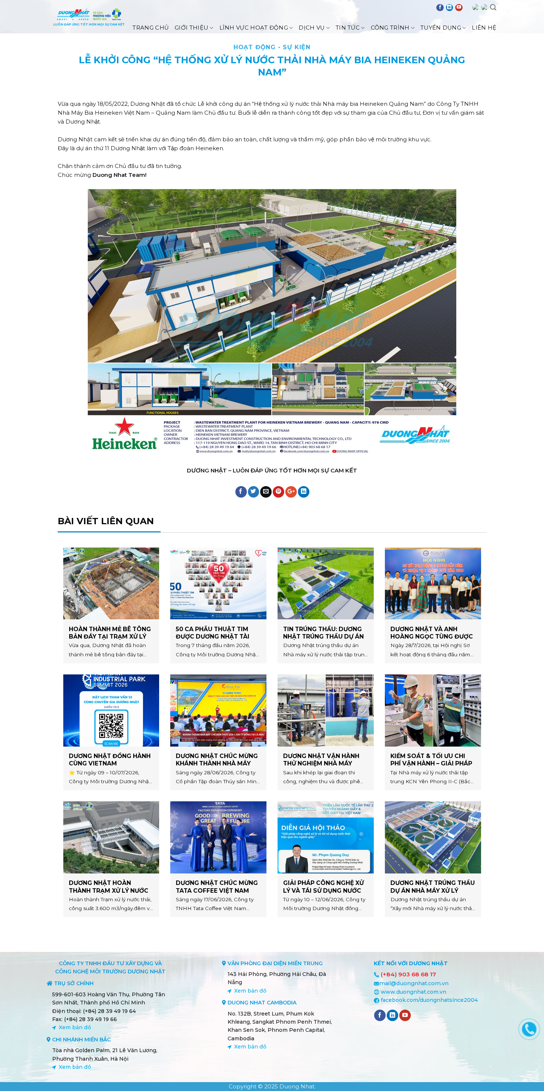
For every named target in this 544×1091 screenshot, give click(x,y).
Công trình (390, 27)
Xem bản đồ (75, 1027)
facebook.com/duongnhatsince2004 (429, 1000)
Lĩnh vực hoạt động (253, 27)
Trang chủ (150, 27)
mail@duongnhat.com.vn (414, 983)
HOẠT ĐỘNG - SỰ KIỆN (272, 47)
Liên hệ (484, 27)
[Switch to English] (475, 7)
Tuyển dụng (440, 27)
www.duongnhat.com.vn (413, 992)
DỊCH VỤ (312, 27)
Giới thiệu (191, 27)
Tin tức (348, 27)
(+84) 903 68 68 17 (408, 974)
